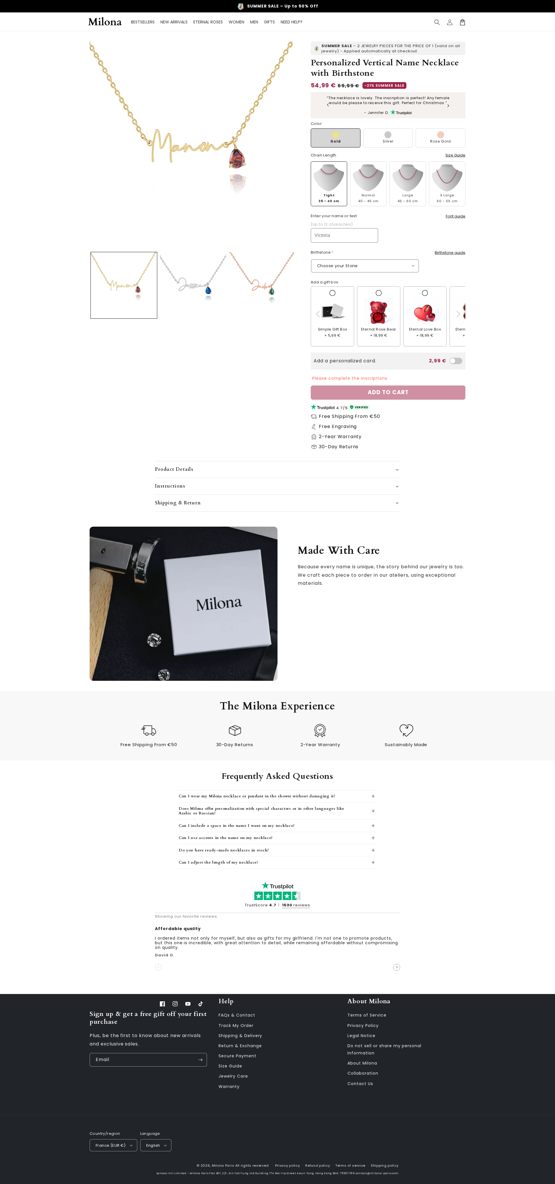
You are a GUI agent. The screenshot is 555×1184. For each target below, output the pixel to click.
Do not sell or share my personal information (384, 1049)
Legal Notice (361, 1036)
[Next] (448, 105)
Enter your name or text (334, 216)
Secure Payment (237, 1056)
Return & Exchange (240, 1046)
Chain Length (323, 155)
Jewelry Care (233, 1076)
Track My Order (236, 1025)
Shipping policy (385, 1165)
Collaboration (362, 1073)
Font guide (455, 216)
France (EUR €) (111, 1145)
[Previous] (328, 105)
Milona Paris (223, 1165)
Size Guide (455, 155)
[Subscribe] (200, 1060)
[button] (437, 22)
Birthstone (321, 252)
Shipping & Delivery (240, 1036)
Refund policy (317, 1165)
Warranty (229, 1086)
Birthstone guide (450, 252)
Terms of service (350, 1165)
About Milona (362, 1063)
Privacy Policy (362, 1025)
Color (316, 123)
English (153, 1145)
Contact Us (360, 1084)
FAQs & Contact (237, 1015)
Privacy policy (287, 1165)
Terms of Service (366, 1015)
